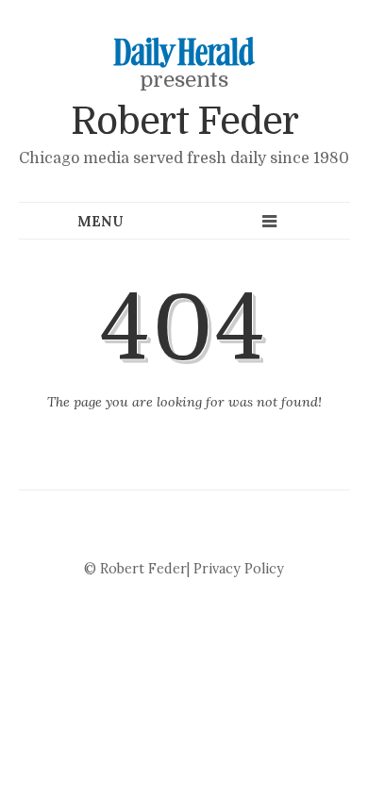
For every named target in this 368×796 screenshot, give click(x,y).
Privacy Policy (238, 568)
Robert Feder (184, 121)
